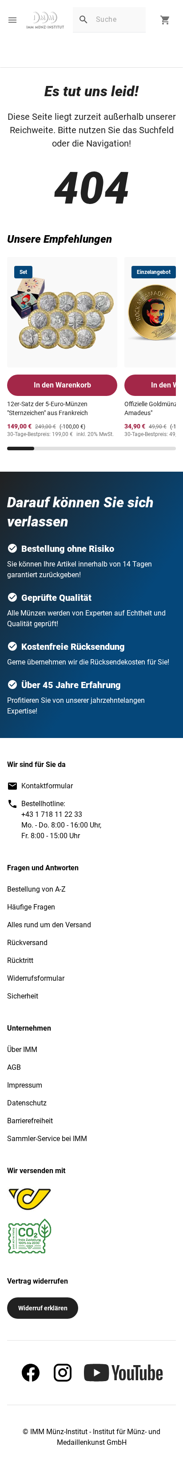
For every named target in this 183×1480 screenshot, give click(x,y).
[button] (12, 20)
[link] (45, 20)
